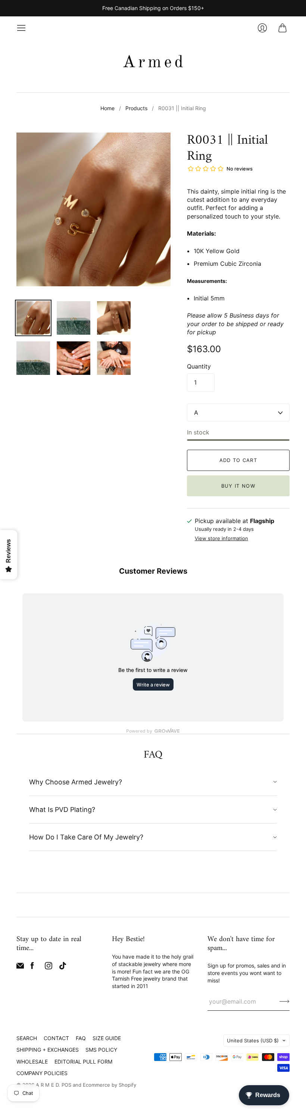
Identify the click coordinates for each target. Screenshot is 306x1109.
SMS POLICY (101, 1049)
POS (66, 1085)
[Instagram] (48, 967)
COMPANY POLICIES (42, 1073)
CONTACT (56, 1038)
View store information (221, 538)
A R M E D (47, 1085)
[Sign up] (285, 1001)
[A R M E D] (153, 62)
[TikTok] (62, 967)
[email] (20, 967)
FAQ (81, 1038)
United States (253, 1040)
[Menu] (21, 28)
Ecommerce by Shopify (109, 1085)
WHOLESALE (32, 1061)
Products (136, 108)
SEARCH (26, 1038)
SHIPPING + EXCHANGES (47, 1049)
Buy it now (238, 486)
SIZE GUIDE (107, 1038)
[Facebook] (32, 967)
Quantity (199, 366)
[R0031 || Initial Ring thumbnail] (33, 318)
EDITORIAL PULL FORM (83, 1061)
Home (107, 108)
